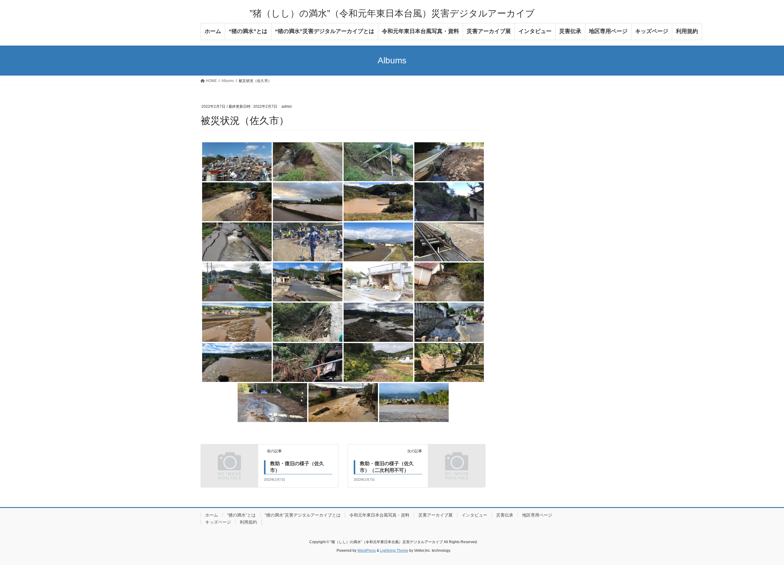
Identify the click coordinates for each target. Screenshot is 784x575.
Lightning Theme (394, 550)
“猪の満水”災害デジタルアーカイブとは (303, 515)
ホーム (211, 515)
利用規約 (248, 522)
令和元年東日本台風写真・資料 (379, 515)
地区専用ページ (537, 515)
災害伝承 (504, 515)
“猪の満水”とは (241, 515)
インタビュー (474, 515)
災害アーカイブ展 (435, 515)
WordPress (366, 550)
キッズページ (218, 522)
